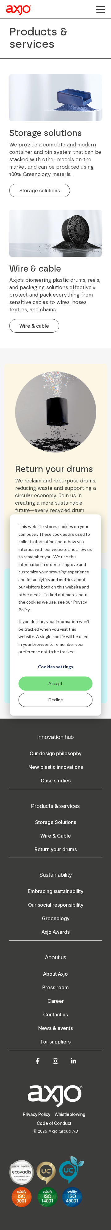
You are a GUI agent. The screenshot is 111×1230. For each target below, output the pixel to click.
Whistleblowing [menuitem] (70, 1114)
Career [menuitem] (55, 1001)
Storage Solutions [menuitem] (55, 822)
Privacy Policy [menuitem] (36, 1114)
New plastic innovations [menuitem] (55, 767)
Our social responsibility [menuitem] (55, 905)
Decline (55, 699)
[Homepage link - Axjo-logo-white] (55, 1104)
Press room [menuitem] (55, 987)
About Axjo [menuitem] (55, 974)
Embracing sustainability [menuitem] (55, 891)
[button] (100, 9)
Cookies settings (55, 667)
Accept (55, 683)
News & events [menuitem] (55, 1028)
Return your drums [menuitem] (56, 849)
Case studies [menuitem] (56, 780)
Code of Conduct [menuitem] (54, 1123)
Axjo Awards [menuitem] (56, 932)
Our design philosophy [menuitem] (55, 753)
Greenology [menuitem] (55, 918)
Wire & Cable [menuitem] (55, 836)
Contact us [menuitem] (55, 1014)
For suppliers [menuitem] (56, 1042)
